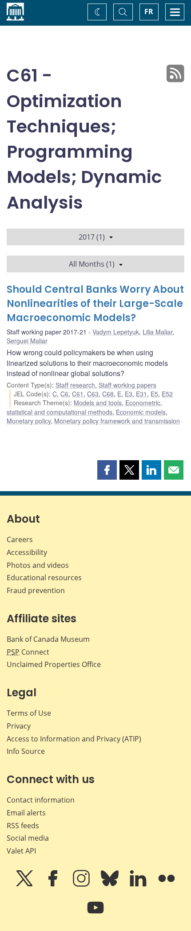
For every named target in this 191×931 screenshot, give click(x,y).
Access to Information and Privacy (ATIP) (74, 739)
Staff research (75, 384)
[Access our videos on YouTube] (95, 914)
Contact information (41, 800)
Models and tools (98, 402)
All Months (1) (92, 264)
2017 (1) (92, 237)
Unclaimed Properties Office (54, 664)
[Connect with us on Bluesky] (110, 884)
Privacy (19, 726)
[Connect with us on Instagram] (82, 884)
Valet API (21, 851)
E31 (141, 393)
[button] (107, 470)
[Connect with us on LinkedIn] (139, 884)
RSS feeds (23, 825)
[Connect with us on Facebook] (54, 884)
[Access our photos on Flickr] (166, 884)
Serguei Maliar (27, 340)
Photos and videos (38, 565)
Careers (20, 539)
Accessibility (27, 552)
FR (148, 11)
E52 (167, 393)
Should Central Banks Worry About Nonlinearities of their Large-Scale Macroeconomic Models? (95, 304)
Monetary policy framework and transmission (117, 420)
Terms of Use (29, 713)
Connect (28, 652)
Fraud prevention (36, 590)
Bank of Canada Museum (48, 639)
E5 (154, 393)
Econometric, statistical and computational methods (84, 407)
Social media (28, 838)
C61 (78, 393)
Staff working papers (127, 384)
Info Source (26, 751)
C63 (93, 393)
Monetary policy (29, 420)
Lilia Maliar (157, 331)
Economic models (141, 411)
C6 (64, 393)
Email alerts (26, 813)
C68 (108, 393)
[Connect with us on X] (25, 884)
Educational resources (44, 577)
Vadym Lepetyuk (115, 331)
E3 (128, 393)
